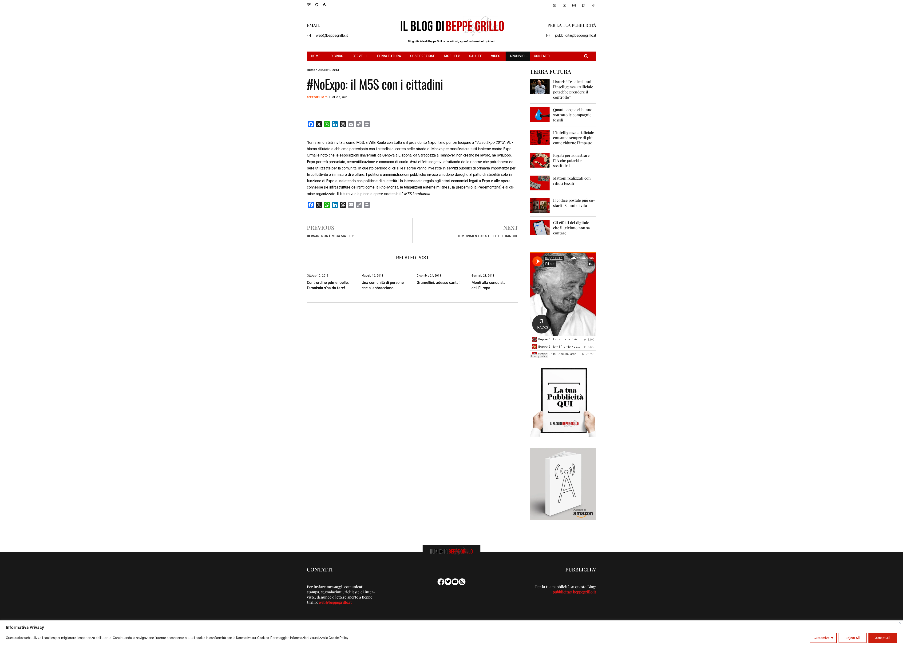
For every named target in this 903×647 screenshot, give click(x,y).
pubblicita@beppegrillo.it (575, 35)
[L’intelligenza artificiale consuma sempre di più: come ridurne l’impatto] (540, 137)
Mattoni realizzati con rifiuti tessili (572, 181)
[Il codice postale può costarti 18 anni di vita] (540, 205)
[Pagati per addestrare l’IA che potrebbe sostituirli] (540, 160)
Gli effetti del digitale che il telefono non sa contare (571, 227)
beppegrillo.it (317, 97)
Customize (822, 638)
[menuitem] (316, 56)
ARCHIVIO (325, 70)
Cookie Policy (338, 638)
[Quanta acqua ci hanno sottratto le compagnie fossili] (540, 114)
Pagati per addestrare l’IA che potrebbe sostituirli (571, 160)
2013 (335, 70)
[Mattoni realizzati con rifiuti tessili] (540, 183)
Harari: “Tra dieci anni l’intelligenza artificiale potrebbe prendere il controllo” (573, 89)
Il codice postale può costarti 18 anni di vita (574, 203)
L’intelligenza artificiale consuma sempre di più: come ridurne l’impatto (573, 137)
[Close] (900, 623)
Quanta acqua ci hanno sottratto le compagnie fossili (572, 114)
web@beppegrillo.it (332, 35)
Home (311, 70)
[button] (311, 4)
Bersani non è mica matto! (330, 236)
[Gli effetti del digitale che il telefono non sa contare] (540, 227)
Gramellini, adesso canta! (438, 282)
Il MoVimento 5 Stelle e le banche (488, 236)
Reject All (852, 638)
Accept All (882, 638)
